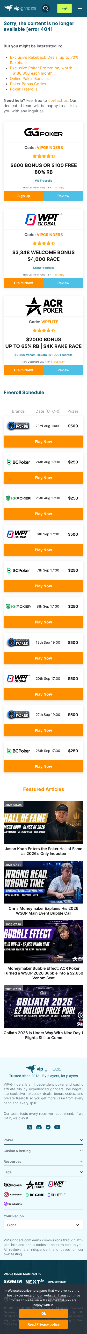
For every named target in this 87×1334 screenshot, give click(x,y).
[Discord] (39, 1127)
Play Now (43, 441)
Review (63, 196)
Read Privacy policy (44, 1324)
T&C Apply (58, 187)
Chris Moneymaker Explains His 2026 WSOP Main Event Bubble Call (43, 911)
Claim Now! (23, 283)
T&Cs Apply (58, 361)
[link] (79, 8)
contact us (58, 100)
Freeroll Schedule (24, 392)
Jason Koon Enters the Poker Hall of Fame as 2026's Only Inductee (43, 851)
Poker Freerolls (23, 89)
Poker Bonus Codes (28, 83)
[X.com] (30, 1127)
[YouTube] (57, 1127)
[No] (59, 1311)
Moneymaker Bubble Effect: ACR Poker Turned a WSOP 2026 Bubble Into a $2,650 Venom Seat (43, 973)
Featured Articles (43, 789)
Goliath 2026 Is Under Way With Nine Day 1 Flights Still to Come (43, 1035)
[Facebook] (48, 1127)
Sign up (23, 196)
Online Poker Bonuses (30, 78)
